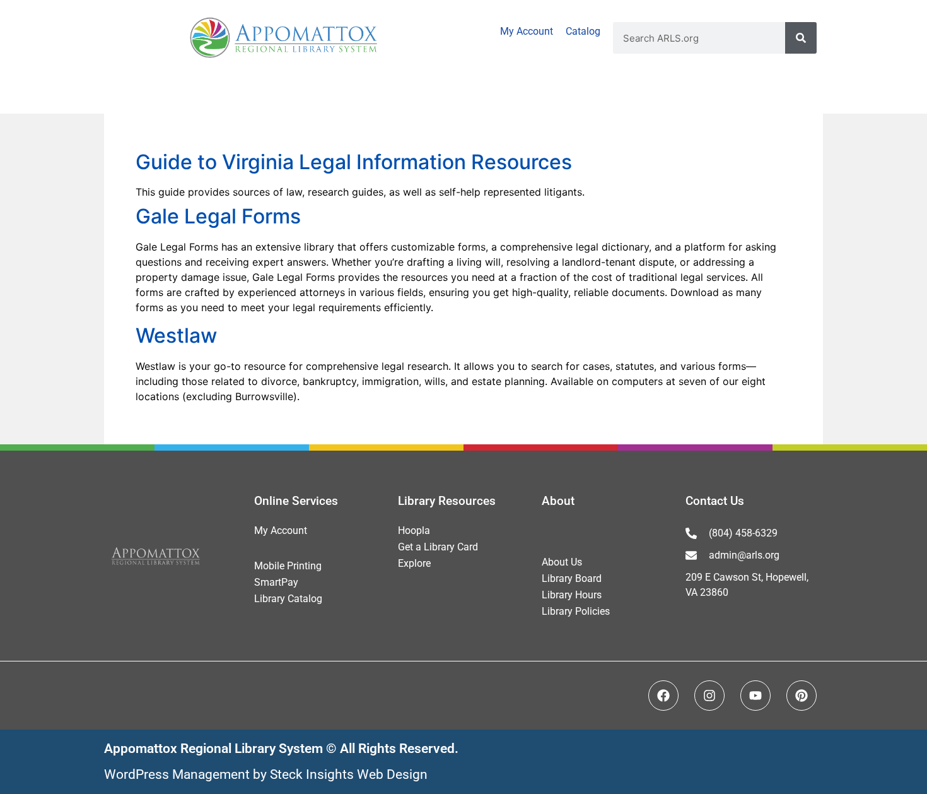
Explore (414, 563)
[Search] (801, 38)
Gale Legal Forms (218, 216)
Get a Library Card (438, 547)
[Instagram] (709, 695)
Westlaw (176, 335)
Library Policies (576, 611)
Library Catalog (288, 599)
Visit (58, 94)
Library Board (572, 578)
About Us (562, 562)
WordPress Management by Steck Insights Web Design (266, 774)
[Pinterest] (801, 695)
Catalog (583, 31)
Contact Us (714, 501)
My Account (526, 31)
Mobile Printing (288, 566)
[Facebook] (663, 695)
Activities (196, 94)
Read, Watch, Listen (384, 94)
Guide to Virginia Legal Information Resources (354, 162)
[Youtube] (755, 695)
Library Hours (572, 595)
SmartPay (276, 582)
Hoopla (414, 530)
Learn (558, 94)
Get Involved (711, 94)
